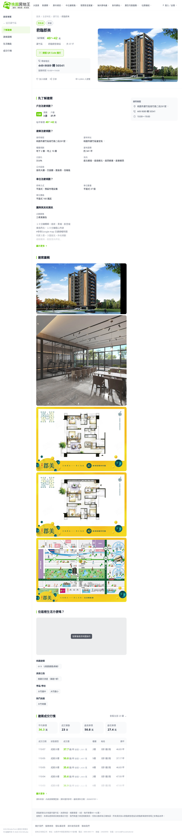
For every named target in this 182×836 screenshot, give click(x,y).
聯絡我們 (86, 826)
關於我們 (39, 826)
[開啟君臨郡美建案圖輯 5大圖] (81, 570)
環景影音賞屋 (86, 5)
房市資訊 (57, 5)
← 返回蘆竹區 (10, 22)
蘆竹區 (56, 16)
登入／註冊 (170, 5)
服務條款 (49, 826)
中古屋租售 (71, 5)
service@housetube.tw (124, 832)
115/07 (42, 749)
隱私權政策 (60, 826)
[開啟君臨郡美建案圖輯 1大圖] (81, 288)
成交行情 (7, 50)
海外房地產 (102, 5)
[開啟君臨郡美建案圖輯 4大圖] (81, 504)
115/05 (42, 758)
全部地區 (47, 16)
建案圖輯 (7, 36)
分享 (55, 79)
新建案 (45, 5)
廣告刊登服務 (131, 5)
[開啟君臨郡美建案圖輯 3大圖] (81, 439)
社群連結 (146, 5)
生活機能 (7, 43)
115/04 (42, 776)
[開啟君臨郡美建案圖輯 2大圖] (81, 360)
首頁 (38, 16)
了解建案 (7, 29)
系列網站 (116, 5)
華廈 (50, 23)
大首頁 (36, 5)
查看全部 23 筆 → (118, 715)
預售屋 (41, 23)
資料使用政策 (74, 826)
